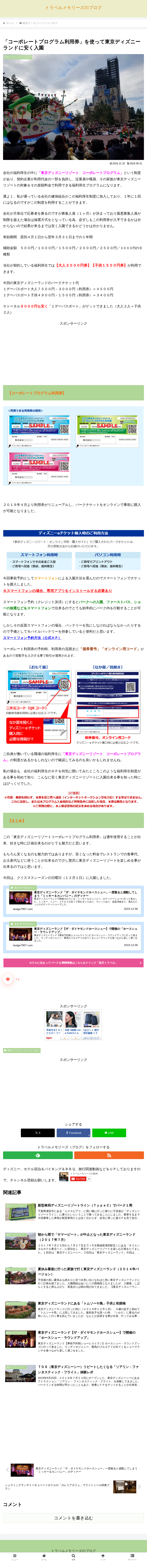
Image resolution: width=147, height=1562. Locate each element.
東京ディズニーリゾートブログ (23, 1050)
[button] (135, 908)
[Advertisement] (73, 353)
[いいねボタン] (8, 979)
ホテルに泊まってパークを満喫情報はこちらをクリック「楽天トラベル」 (73, 962)
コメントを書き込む (73, 1518)
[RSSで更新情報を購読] (109, 1155)
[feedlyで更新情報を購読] (38, 1155)
